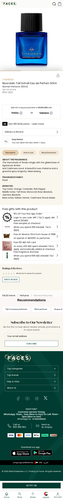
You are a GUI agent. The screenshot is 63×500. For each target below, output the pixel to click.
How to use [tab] (28, 152)
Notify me (31, 485)
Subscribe (31, 343)
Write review (11, 279)
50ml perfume (40, 309)
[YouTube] (27, 398)
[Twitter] (45, 398)
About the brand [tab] (48, 152)
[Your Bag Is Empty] (59, 4)
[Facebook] (18, 398)
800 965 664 (19, 427)
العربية (45, 462)
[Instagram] (36, 398)
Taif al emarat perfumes (16, 309)
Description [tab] (10, 152)
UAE (40, 462)
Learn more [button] (38, 123)
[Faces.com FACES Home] (9, 3)
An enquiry (46, 427)
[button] (38, 462)
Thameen (7, 79)
